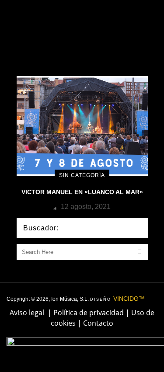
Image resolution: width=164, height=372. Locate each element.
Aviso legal (27, 312)
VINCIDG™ (129, 298)
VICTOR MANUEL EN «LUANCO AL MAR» (82, 191)
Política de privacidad (88, 312)
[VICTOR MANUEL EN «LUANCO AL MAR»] (82, 125)
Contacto (98, 323)
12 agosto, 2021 (85, 206)
